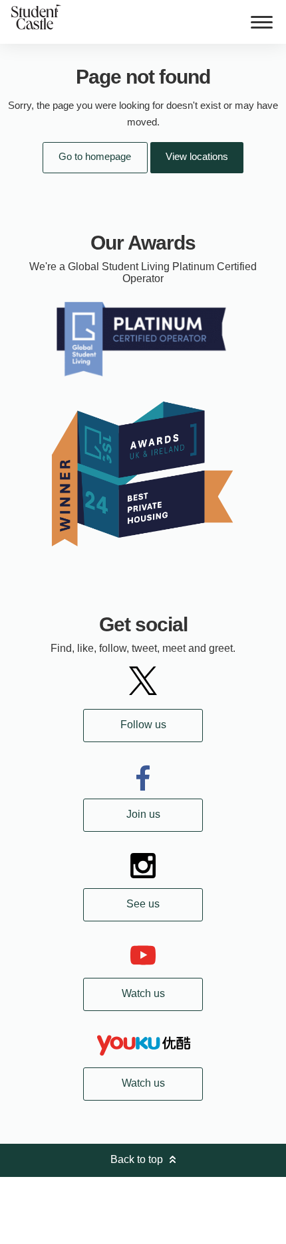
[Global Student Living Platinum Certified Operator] (143, 337)
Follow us (143, 724)
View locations (197, 156)
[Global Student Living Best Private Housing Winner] (143, 473)
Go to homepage (95, 156)
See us (143, 903)
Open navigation (261, 22)
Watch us (143, 993)
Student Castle (36, 16)
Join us (143, 814)
